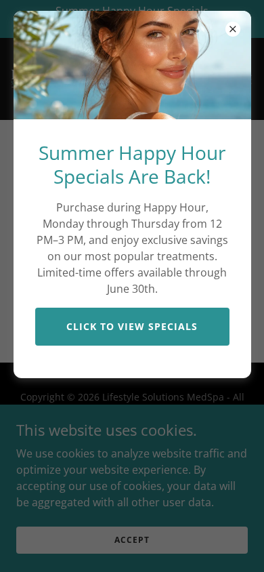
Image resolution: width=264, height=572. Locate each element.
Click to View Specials (132, 326)
